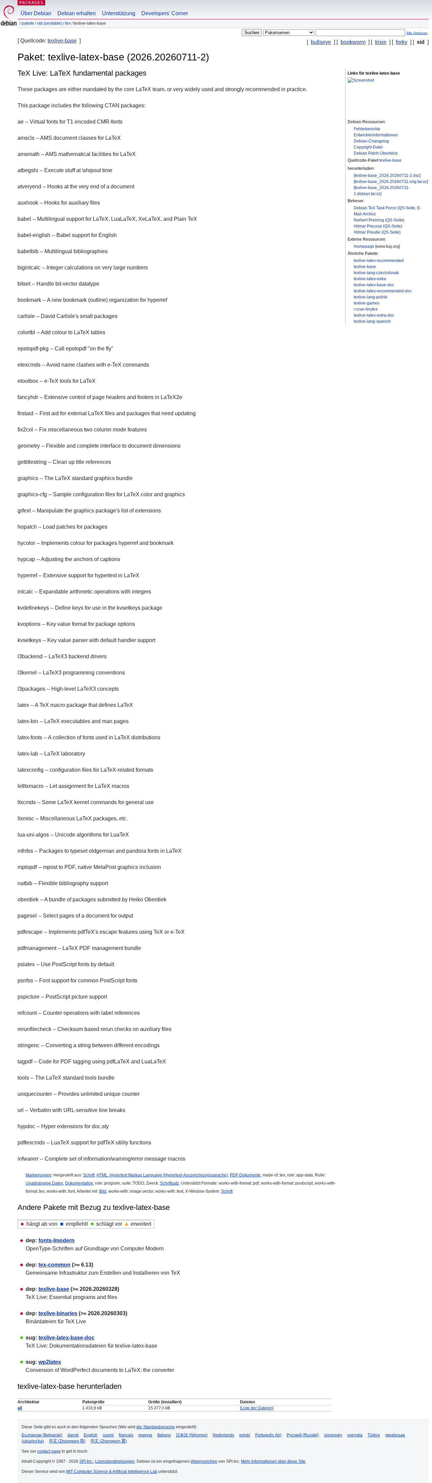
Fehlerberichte (367, 129)
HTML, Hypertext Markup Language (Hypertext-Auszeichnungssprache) (162, 1175)
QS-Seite (407, 208)
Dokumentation (79, 1183)
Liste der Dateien (256, 1408)
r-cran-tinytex (366, 309)
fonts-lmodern (56, 1240)
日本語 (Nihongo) (192, 1435)
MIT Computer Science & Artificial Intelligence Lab (111, 1471)
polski (244, 1435)
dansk (73, 1435)
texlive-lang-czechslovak (376, 272)
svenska (354, 1435)
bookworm (353, 42)
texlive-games (366, 303)
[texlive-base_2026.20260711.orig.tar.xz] (391, 181)
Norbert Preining (369, 220)
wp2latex (49, 1362)
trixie (380, 42)
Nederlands (223, 1435)
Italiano (164, 1435)
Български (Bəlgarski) (42, 1435)
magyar (145, 1435)
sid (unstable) (49, 23)
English (91, 1435)
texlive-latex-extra (370, 278)
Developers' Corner (164, 13)
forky (401, 42)
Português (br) (268, 1435)
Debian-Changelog (371, 141)
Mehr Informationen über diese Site (273, 1461)
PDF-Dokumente (245, 1175)
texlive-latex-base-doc (374, 285)
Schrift (88, 1175)
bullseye (321, 42)
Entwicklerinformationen (376, 135)
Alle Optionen (417, 33)
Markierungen (38, 1175)
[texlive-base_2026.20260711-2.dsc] (387, 175)
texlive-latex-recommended (379, 260)
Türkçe (374, 1435)
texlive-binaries (57, 1313)
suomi (108, 1435)
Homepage (364, 246)
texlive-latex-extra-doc (374, 315)
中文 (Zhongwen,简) (67, 1441)
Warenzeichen (204, 1461)
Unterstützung (118, 13)
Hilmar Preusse (368, 226)
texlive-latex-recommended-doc (383, 291)
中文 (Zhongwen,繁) (108, 1441)
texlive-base (62, 41)
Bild (102, 1191)
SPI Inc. (86, 1461)
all (20, 1408)
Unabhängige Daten (44, 1183)
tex (68, 23)
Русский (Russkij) (303, 1435)
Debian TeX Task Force (375, 208)
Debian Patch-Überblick (376, 153)
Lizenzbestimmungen (115, 1461)
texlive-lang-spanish (372, 321)
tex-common (54, 1265)
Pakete (28, 23)
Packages (31, 2)
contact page (49, 1451)
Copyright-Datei (368, 147)
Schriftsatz (169, 1183)
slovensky (333, 1435)
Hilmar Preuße (367, 232)
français (126, 1435)
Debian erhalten (76, 13)
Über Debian (36, 13)
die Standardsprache (155, 1427)
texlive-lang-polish (370, 297)
